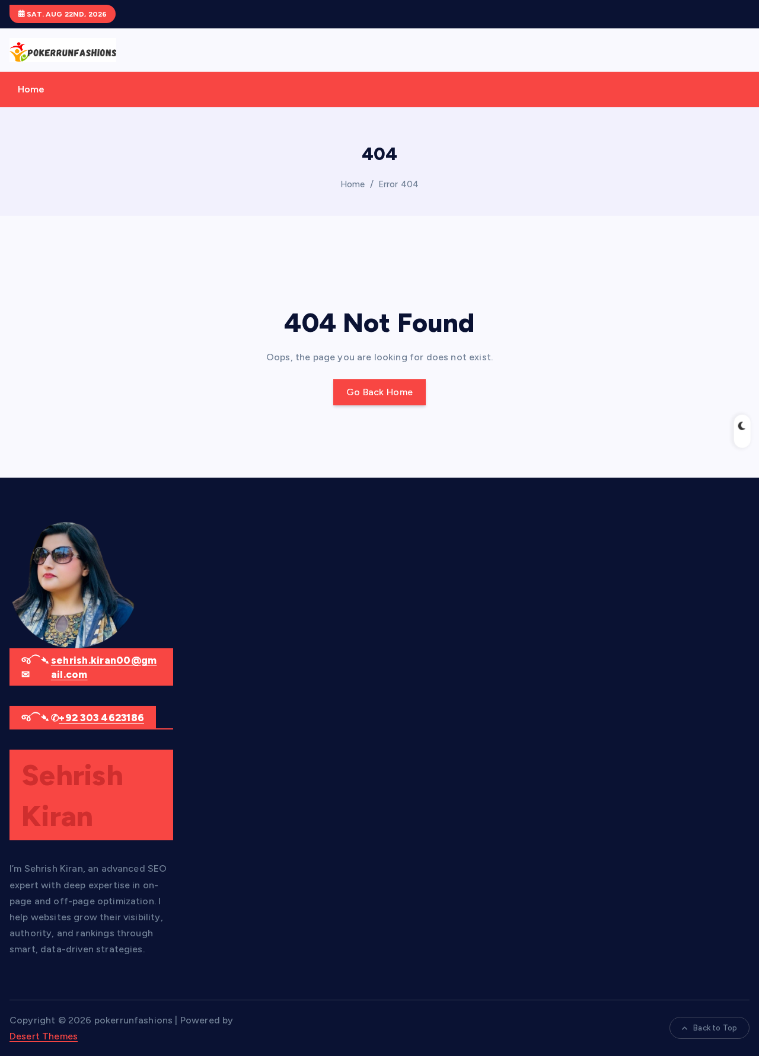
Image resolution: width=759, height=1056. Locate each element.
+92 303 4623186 (101, 718)
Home (31, 89)
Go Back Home (379, 392)
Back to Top (715, 1027)
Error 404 (398, 184)
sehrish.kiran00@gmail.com (104, 667)
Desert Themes (43, 1036)
